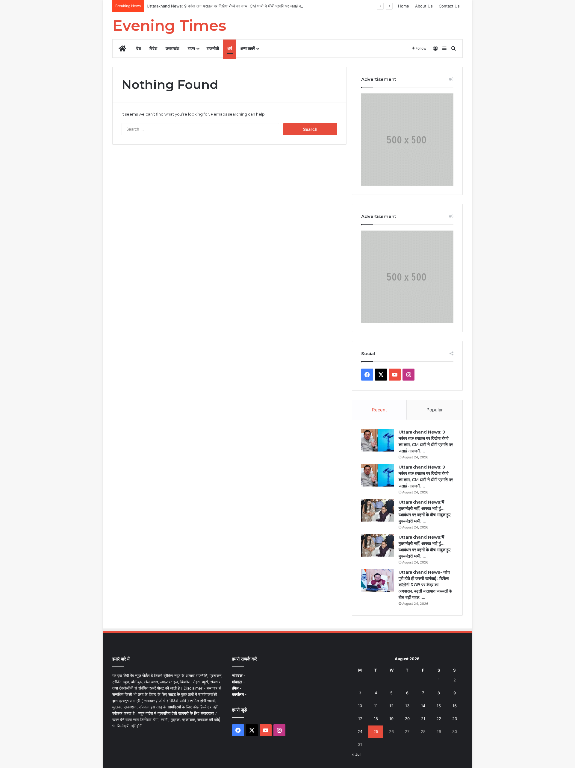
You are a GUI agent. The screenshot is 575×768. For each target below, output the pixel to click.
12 (391, 705)
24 (360, 731)
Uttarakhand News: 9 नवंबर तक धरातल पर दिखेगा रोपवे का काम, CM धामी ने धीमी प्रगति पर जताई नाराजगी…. (231, 6)
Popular (434, 410)
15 (439, 705)
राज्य (191, 48)
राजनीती (213, 48)
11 (376, 705)
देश (138, 48)
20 (407, 718)
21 (423, 718)
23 (454, 718)
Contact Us (449, 6)
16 (455, 705)
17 (360, 718)
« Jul (356, 754)
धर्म (229, 48)
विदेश (153, 48)
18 (376, 718)
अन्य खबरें (247, 48)
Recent (379, 410)
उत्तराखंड (172, 48)
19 (391, 718)
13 (407, 705)
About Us (424, 6)
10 (360, 705)
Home (403, 6)
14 (423, 705)
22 (438, 718)
